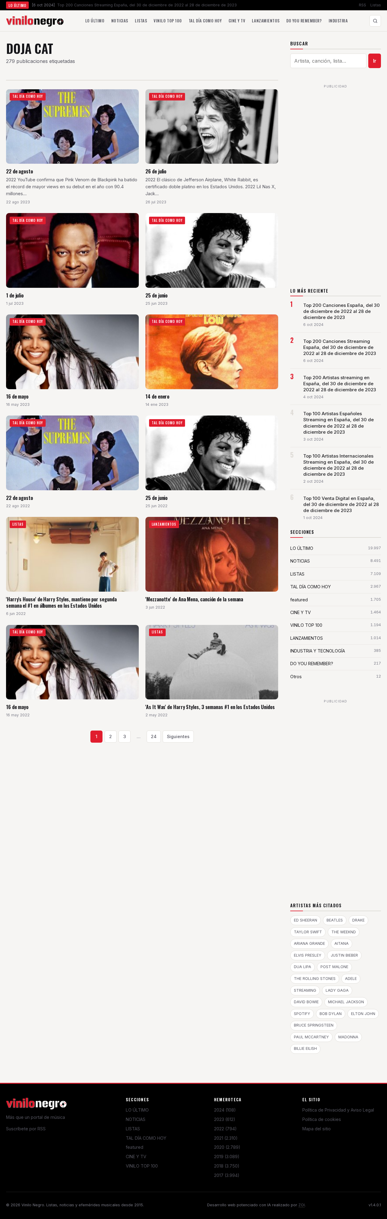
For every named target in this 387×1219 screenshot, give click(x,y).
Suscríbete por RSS (26, 1128)
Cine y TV (237, 21)
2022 (225, 1128)
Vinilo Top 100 (168, 21)
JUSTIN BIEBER (344, 955)
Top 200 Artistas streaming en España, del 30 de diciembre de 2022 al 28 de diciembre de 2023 (339, 384)
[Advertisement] (335, 181)
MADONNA (348, 1037)
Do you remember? (304, 21)
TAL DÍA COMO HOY (146, 1138)
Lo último (95, 21)
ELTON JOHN (363, 1013)
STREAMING (305, 990)
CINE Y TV (136, 1156)
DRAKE (358, 920)
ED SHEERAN (305, 920)
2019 (226, 1156)
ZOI (301, 1205)
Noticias (119, 21)
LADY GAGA (337, 990)
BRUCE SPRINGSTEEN (313, 1025)
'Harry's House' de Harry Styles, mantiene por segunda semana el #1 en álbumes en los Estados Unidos (61, 602)
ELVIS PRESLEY (307, 955)
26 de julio (155, 171)
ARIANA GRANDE (309, 943)
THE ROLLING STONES (315, 978)
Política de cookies (321, 1119)
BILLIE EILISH (305, 1048)
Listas (375, 5)
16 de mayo (17, 396)
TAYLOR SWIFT (308, 932)
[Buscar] (375, 21)
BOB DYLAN (331, 1013)
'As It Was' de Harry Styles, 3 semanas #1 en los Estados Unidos (210, 707)
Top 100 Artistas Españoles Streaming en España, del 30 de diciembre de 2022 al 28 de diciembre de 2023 (338, 423)
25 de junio (156, 295)
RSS (362, 5)
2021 (226, 1138)
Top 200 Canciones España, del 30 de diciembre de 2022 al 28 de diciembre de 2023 (341, 311)
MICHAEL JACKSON (346, 1002)
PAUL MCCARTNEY (311, 1037)
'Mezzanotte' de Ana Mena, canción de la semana (194, 599)
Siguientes (178, 736)
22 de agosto (19, 171)
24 (154, 736)
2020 (227, 1147)
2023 (224, 1119)
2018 (226, 1165)
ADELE (351, 978)
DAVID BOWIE (306, 1002)
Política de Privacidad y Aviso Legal (338, 1109)
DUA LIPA (302, 966)
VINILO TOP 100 (142, 1165)
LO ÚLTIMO (137, 1109)
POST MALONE (334, 966)
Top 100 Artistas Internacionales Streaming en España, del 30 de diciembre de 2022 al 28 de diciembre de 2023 (338, 465)
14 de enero (157, 396)
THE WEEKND (343, 932)
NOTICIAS (135, 1119)
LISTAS (133, 1128)
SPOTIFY (302, 1013)
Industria (338, 21)
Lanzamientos (265, 21)
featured (134, 1147)
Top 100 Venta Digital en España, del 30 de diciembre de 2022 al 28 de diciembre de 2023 (341, 504)
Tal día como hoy (205, 21)
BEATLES (335, 920)
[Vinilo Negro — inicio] (34, 21)
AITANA (341, 943)
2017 (226, 1175)
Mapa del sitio (316, 1128)
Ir (374, 61)
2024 (225, 1109)
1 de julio (15, 295)
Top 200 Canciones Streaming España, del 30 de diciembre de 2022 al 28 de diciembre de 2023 (339, 347)
